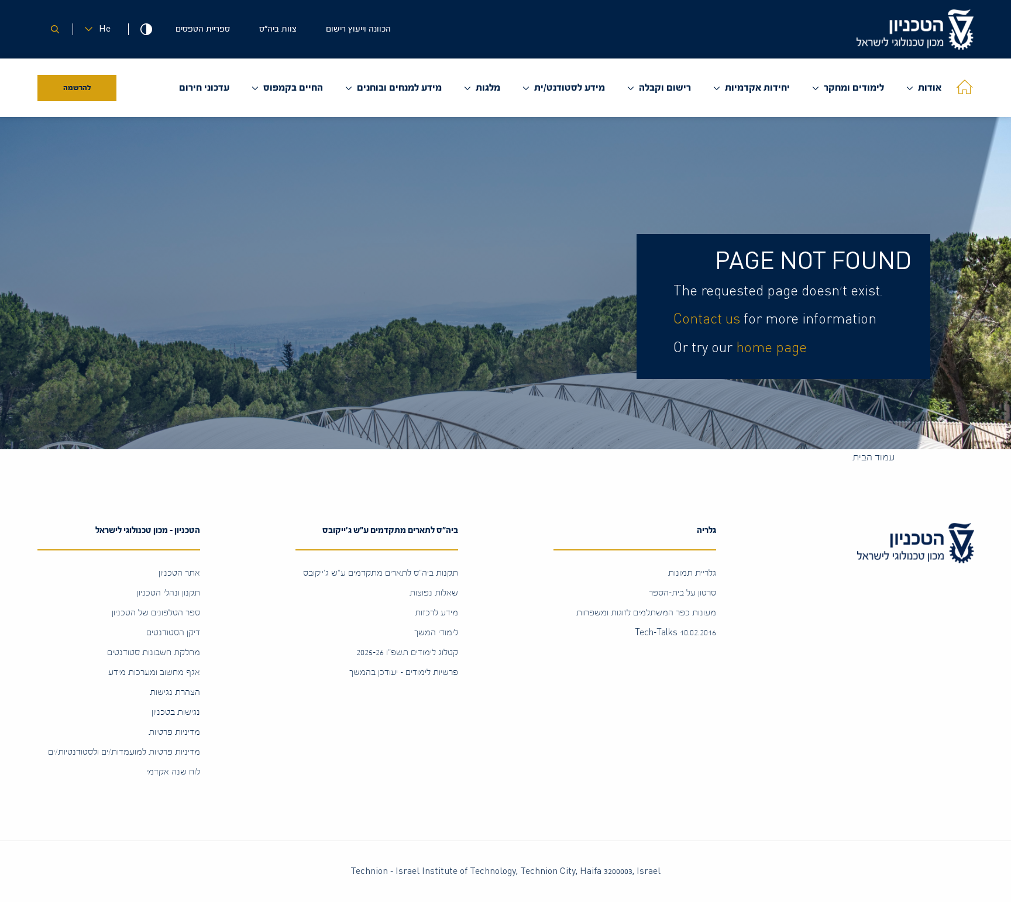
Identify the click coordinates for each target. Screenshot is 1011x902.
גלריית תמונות (692, 573)
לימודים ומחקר (854, 87)
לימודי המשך (436, 633)
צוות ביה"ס (278, 29)
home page (771, 348)
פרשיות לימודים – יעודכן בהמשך (403, 672)
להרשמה (77, 88)
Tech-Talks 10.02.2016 (675, 633)
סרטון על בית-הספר (682, 593)
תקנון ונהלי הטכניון (168, 593)
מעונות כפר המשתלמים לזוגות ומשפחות (646, 613)
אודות (929, 87)
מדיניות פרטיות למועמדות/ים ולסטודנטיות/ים (124, 752)
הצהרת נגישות (175, 692)
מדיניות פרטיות (174, 732)
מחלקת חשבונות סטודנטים (153, 652)
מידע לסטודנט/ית (569, 87)
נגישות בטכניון (176, 712)
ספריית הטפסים (203, 29)
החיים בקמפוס (293, 87)
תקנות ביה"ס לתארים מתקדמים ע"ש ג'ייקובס (380, 573)
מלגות (488, 87)
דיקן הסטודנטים (173, 633)
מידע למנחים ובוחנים (399, 87)
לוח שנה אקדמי (173, 772)
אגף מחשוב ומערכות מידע (154, 672)
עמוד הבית (873, 457)
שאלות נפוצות (434, 593)
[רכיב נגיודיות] (146, 29)
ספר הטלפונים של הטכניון (156, 613)
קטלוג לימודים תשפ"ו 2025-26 (407, 652)
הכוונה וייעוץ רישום (358, 29)
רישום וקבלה (665, 87)
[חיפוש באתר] (55, 29)
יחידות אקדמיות (757, 87)
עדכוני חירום (204, 87)
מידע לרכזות (436, 613)
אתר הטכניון (179, 573)
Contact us (706, 319)
